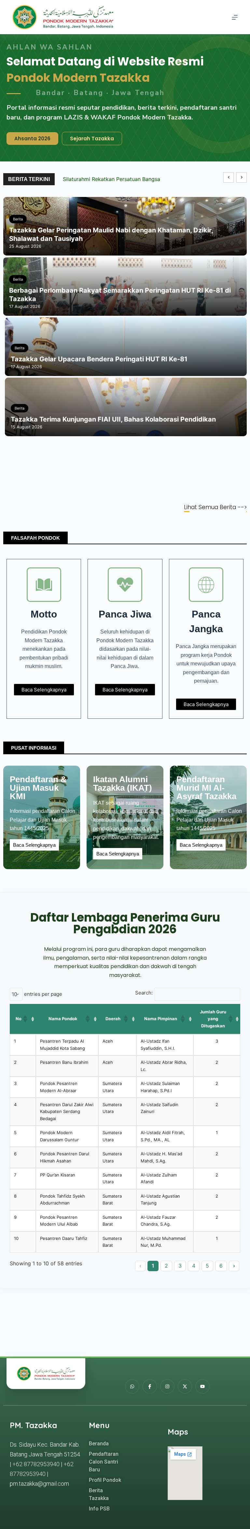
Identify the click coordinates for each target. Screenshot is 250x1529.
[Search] (222, 17)
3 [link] (180, 1265)
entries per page (43, 994)
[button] (241, 177)
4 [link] (193, 1265)
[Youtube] (202, 1386)
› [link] (234, 1265)
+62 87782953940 (36, 1464)
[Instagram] (167, 1386)
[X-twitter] (185, 1386)
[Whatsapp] (132, 1386)
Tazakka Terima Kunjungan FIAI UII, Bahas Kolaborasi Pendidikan (113, 419)
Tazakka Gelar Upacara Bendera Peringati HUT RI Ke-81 (99, 359)
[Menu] (235, 17)
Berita (18, 219)
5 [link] (207, 1265)
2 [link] (166, 1265)
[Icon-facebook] (150, 1386)
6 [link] (221, 1265)
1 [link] (153, 1265)
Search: (144, 993)
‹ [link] (140, 1265)
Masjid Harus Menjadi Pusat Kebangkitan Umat (120, 179)
